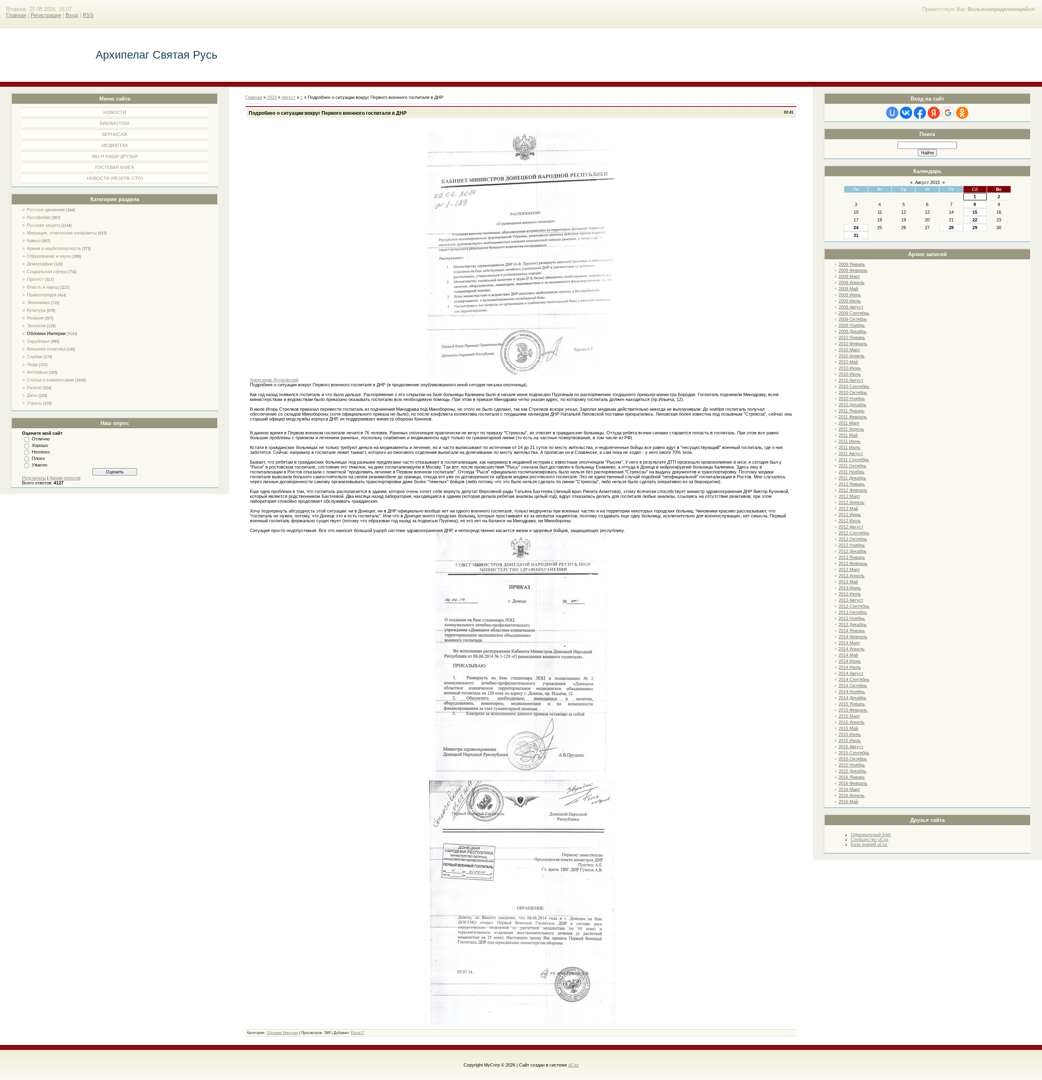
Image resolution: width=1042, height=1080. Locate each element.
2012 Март (849, 496)
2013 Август (850, 600)
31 (856, 235)
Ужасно (39, 464)
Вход (72, 15)
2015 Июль (849, 740)
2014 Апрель (851, 648)
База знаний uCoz (869, 844)
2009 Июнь (849, 294)
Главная (16, 15)
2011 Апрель (851, 429)
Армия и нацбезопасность (54, 248)
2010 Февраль (852, 343)
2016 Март (849, 789)
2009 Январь (851, 264)
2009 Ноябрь (851, 325)
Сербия (34, 356)
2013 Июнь (849, 587)
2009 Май (848, 288)
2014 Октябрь (852, 685)
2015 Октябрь (852, 758)
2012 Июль (849, 520)
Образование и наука (49, 256)
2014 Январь (851, 630)
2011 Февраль (852, 416)
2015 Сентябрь (853, 752)
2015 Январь (851, 703)
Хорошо (40, 445)
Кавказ (34, 240)
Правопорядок (42, 294)
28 (951, 227)
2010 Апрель (851, 355)
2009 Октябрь (852, 319)
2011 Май (848, 435)
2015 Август (850, 746)
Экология (36, 325)
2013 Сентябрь (853, 606)
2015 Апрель (851, 722)
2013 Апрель (851, 575)
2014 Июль (849, 667)
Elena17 (357, 1033)
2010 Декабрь (852, 404)
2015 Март (849, 716)
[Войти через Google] (947, 112)
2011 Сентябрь (853, 459)
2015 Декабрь (852, 771)
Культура (36, 310)
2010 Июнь (849, 368)
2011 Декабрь (852, 477)
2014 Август (850, 673)
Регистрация (46, 15)
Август (289, 97)
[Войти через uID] (892, 113)
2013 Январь (851, 557)
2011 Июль (849, 447)
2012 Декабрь (852, 551)
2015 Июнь (849, 734)
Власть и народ (43, 287)
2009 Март (849, 276)
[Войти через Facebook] (920, 113)
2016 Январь (851, 777)
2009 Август (850, 307)
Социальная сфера (47, 271)
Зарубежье (38, 341)
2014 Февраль (852, 636)
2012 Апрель (851, 502)
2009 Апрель (851, 282)
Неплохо (41, 451)
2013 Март (849, 569)
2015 (272, 97)
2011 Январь (851, 410)
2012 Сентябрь (853, 532)
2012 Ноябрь (851, 545)
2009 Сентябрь (853, 313)
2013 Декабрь (852, 624)
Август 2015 (927, 182)
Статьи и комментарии (50, 379)
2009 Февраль (852, 270)
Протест (35, 279)
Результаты (34, 477)
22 (974, 219)
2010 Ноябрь (851, 398)
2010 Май (848, 361)
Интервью (37, 372)
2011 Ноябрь (851, 471)
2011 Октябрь (852, 465)
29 (974, 227)
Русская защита (43, 225)
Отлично (41, 438)
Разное (34, 387)
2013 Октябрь (852, 612)
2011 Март (849, 423)
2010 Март (849, 349)
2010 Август (850, 380)
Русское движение (46, 209)
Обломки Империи (46, 333)
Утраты (34, 403)
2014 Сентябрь (853, 679)
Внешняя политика (46, 348)
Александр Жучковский (274, 379)
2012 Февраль (852, 490)
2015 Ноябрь (851, 764)
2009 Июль (849, 300)
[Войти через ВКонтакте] (906, 113)
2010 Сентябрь (853, 386)
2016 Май (848, 801)
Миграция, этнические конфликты (62, 232)
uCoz (573, 1064)
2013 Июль (849, 593)
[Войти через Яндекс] (934, 113)
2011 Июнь (849, 441)
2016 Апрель (851, 795)
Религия (35, 317)
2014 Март (849, 642)
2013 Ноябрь (851, 618)
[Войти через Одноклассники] (962, 113)
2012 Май (848, 508)
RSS (88, 15)
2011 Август (850, 453)
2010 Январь (851, 337)
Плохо (38, 458)
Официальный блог (871, 834)
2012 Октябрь (852, 539)
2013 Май (848, 581)
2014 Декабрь (852, 697)
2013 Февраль (852, 563)
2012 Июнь (849, 514)
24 (856, 227)
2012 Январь (851, 484)
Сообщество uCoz (870, 839)
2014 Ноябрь (851, 691)
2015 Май (848, 728)
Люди (32, 364)
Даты (32, 395)
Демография (40, 263)
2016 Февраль (852, 783)
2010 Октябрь (852, 392)
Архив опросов (65, 477)
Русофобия (38, 217)
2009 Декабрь (852, 331)
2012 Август (850, 526)
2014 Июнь (849, 661)
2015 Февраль (852, 710)
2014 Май (848, 655)
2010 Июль (849, 374)
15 (974, 212)
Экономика (38, 302)
